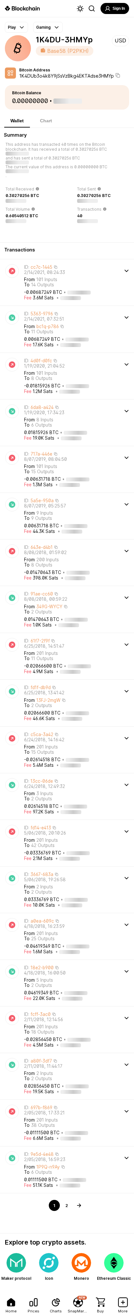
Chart (46, 120)
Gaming (43, 27)
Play (12, 27)
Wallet (17, 120)
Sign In (119, 8)
